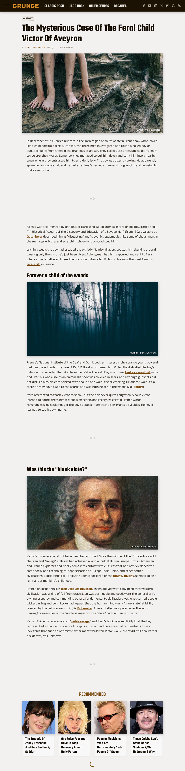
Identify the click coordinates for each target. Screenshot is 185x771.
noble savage (80, 621)
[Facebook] (143, 5)
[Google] (173, 5)
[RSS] (179, 5)
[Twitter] (161, 5)
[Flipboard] (167, 5)
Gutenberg (34, 236)
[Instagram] (155, 5)
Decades (120, 6)
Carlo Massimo (33, 47)
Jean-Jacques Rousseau (77, 589)
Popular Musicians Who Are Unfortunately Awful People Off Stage (110, 745)
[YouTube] (149, 5)
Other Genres (99, 6)
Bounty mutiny (123, 576)
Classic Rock (54, 6)
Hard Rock (76, 6)
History (28, 18)
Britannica (84, 608)
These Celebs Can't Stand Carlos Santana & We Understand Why (145, 745)
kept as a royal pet (137, 372)
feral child (33, 264)
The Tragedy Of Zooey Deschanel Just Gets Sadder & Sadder (37, 745)
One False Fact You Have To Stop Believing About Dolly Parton (73, 745)
